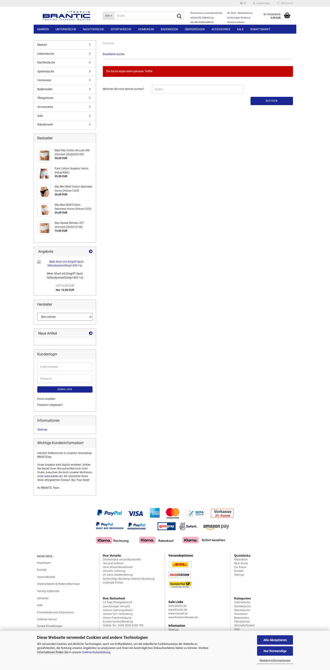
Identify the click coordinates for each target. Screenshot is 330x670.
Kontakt (42, 569)
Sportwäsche (121, 29)
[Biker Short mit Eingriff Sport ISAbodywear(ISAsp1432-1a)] (64, 264)
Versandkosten (46, 577)
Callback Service (47, 619)
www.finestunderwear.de (183, 617)
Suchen (272, 100)
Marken (43, 29)
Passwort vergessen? (50, 404)
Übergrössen (195, 29)
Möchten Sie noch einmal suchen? (123, 89)
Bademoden (169, 29)
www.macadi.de (178, 613)
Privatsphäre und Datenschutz (55, 612)
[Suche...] (179, 16)
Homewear (146, 29)
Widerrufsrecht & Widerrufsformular (58, 584)
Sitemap (42, 429)
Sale (240, 29)
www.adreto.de (53, 476)
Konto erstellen (46, 398)
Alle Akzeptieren (275, 640)
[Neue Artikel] (90, 333)
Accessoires (220, 29)
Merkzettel (286, 3)
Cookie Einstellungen (49, 626)
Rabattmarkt (260, 29)
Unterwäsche (65, 29)
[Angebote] (90, 251)
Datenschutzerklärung (96, 652)
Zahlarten (43, 598)
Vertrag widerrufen (48, 591)
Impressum (44, 562)
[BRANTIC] (66, 16)
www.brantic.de (177, 609)
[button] (243, 3)
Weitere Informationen (275, 660)
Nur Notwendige (275, 651)
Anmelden (64, 389)
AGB (39, 605)
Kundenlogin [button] (262, 3)
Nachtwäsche (93, 29)
